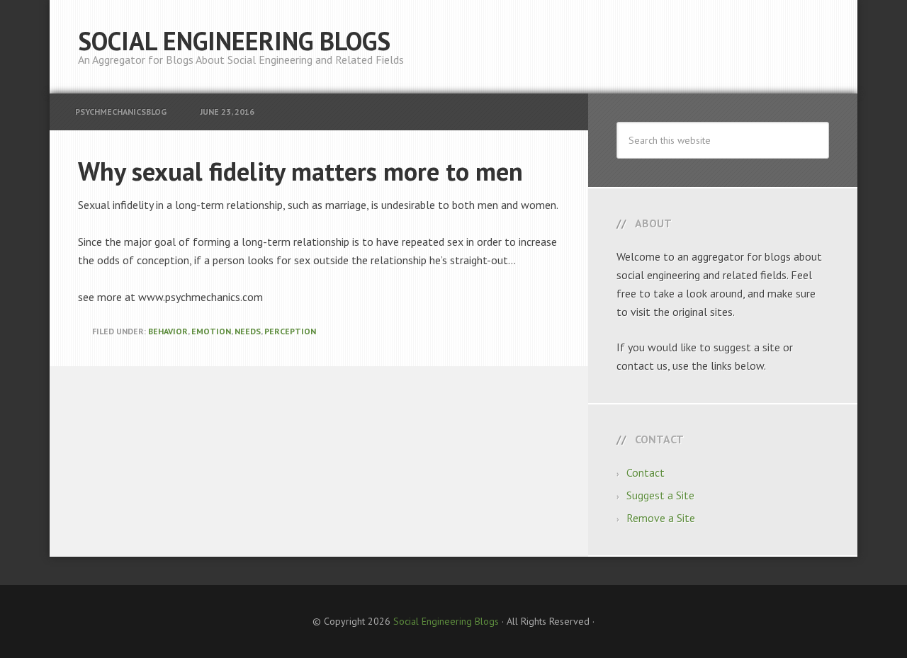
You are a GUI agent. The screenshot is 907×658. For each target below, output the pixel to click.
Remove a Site (660, 518)
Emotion (211, 331)
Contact (645, 472)
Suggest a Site (660, 495)
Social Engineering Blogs (234, 40)
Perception (290, 331)
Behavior (168, 331)
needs (248, 331)
